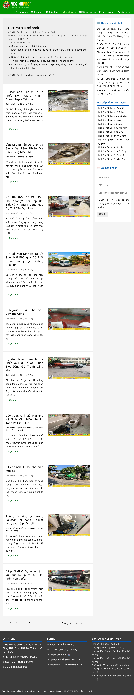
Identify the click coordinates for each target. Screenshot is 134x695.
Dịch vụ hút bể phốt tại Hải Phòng (19, 104)
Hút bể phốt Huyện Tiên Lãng (111, 155)
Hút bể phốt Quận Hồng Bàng (111, 108)
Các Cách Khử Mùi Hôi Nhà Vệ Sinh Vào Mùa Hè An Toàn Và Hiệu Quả (24, 419)
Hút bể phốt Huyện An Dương (112, 135)
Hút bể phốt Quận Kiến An (110, 124)
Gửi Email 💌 (63, 654)
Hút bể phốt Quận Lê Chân (110, 112)
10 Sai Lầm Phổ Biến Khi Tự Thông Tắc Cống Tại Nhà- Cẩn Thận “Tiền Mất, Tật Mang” (113, 82)
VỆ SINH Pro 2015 (71, 659)
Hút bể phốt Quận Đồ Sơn (110, 131)
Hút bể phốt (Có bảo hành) (106, 644)
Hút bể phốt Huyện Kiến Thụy (111, 151)
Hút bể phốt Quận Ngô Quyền (112, 116)
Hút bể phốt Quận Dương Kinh (112, 128)
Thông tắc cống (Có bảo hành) (108, 647)
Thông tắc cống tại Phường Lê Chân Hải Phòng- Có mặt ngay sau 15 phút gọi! (24, 520)
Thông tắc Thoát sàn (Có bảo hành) (111, 665)
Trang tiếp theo (72, 623)
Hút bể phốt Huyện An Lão (110, 147)
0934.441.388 (29, 657)
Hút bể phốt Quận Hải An (109, 120)
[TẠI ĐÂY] (72, 649)
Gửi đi (102, 214)
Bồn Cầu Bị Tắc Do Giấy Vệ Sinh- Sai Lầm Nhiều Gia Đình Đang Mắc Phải (24, 148)
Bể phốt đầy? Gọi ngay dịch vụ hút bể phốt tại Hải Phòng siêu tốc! (24, 575)
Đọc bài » (13, 130)
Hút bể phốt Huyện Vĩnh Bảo (111, 159)
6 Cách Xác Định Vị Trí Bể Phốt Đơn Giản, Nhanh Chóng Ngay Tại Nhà (24, 95)
